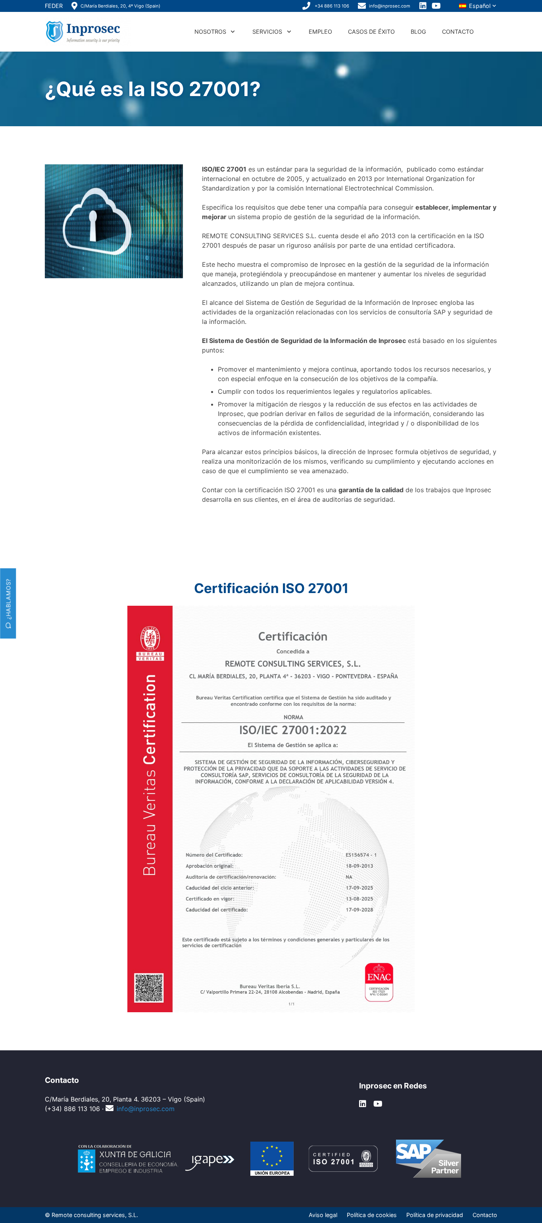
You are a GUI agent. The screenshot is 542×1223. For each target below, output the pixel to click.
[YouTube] (437, 6)
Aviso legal (323, 1214)
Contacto (485, 1214)
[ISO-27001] (343, 1159)
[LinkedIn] (423, 6)
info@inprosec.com (146, 1109)
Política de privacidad (434, 1214)
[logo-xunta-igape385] (157, 1158)
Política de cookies (372, 1214)
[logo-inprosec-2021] (88, 31)
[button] (478, 6)
